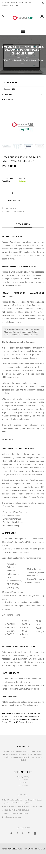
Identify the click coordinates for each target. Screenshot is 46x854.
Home (19, 57)
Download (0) (9, 99)
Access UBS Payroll (32, 719)
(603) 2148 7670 (10, 810)
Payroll (26, 57)
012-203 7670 (23, 810)
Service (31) (8, 94)
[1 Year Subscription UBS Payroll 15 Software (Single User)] (23, 126)
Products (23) (9, 89)
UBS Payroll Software (15, 713)
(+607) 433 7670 (10, 813)
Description (23, 224)
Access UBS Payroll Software (13, 722)
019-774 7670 (23, 813)
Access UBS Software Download (14, 716)
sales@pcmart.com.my (13, 817)
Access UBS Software (32, 713)
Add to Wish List (12, 208)
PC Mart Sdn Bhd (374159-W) (19, 849)
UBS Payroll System (17, 719)
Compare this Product (14, 212)
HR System (29, 722)
